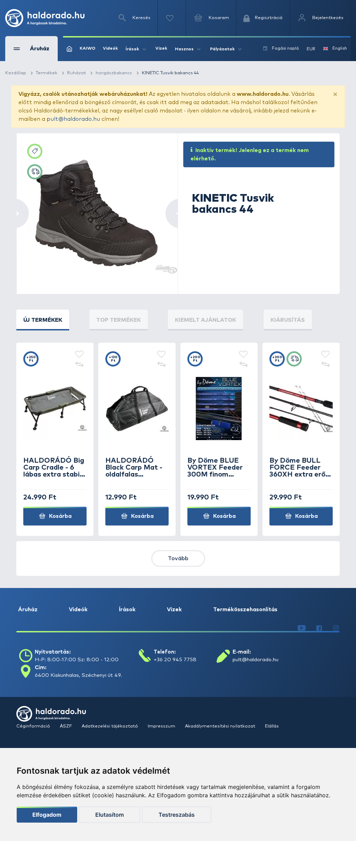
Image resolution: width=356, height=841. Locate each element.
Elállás (272, 726)
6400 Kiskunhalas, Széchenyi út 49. (78, 675)
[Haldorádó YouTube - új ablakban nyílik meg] (302, 628)
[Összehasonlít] (79, 365)
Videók (110, 49)
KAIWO (87, 49)
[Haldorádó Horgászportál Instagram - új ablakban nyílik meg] (336, 628)
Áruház (28, 609)
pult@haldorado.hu (73, 119)
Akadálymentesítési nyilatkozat (220, 726)
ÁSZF (66, 726)
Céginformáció (33, 726)
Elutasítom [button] (109, 814)
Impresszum (162, 726)
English (339, 49)
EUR (311, 49)
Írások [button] (132, 49)
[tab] (42, 320)
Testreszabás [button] (177, 814)
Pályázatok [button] (222, 49)
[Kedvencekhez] (79, 355)
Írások (127, 609)
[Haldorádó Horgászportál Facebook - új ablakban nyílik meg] (319, 628)
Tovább (178, 558)
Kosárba (60, 516)
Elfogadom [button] (47, 814)
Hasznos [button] (184, 49)
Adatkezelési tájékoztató (110, 726)
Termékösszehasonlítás (245, 609)
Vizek (161, 49)
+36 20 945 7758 (175, 659)
